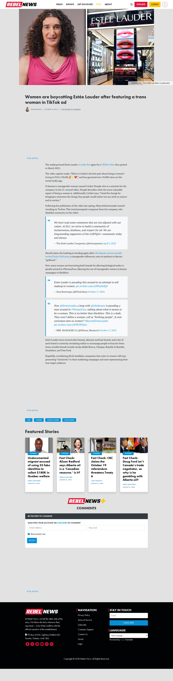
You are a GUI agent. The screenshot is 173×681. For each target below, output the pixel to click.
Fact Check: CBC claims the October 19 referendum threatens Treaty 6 (102, 467)
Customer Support (85, 629)
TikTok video (108, 164)
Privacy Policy (84, 615)
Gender (39, 420)
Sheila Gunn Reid (34, 481)
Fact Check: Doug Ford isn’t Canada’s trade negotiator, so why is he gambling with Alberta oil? (133, 469)
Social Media (69, 420)
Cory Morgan (96, 481)
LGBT (28, 420)
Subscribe (82, 624)
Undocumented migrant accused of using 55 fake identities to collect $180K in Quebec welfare (39, 467)
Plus (98, 4)
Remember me (38, 534)
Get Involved (85, 4)
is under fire (84, 164)
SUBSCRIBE (62, 523)
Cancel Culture (53, 420)
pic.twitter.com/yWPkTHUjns (70, 324)
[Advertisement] (86, 138)
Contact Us (83, 634)
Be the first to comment (71, 109)
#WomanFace (78, 309)
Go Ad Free (33, 158)
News (59, 4)
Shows (70, 4)
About (108, 4)
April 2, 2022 (109, 243)
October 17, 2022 (96, 291)
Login (80, 643)
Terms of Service (85, 619)
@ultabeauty (98, 305)
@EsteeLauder (68, 305)
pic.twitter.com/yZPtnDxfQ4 (92, 286)
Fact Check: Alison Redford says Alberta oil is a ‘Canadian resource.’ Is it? (69, 465)
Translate (129, 639)
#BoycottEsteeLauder (96, 320)
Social (80, 639)
